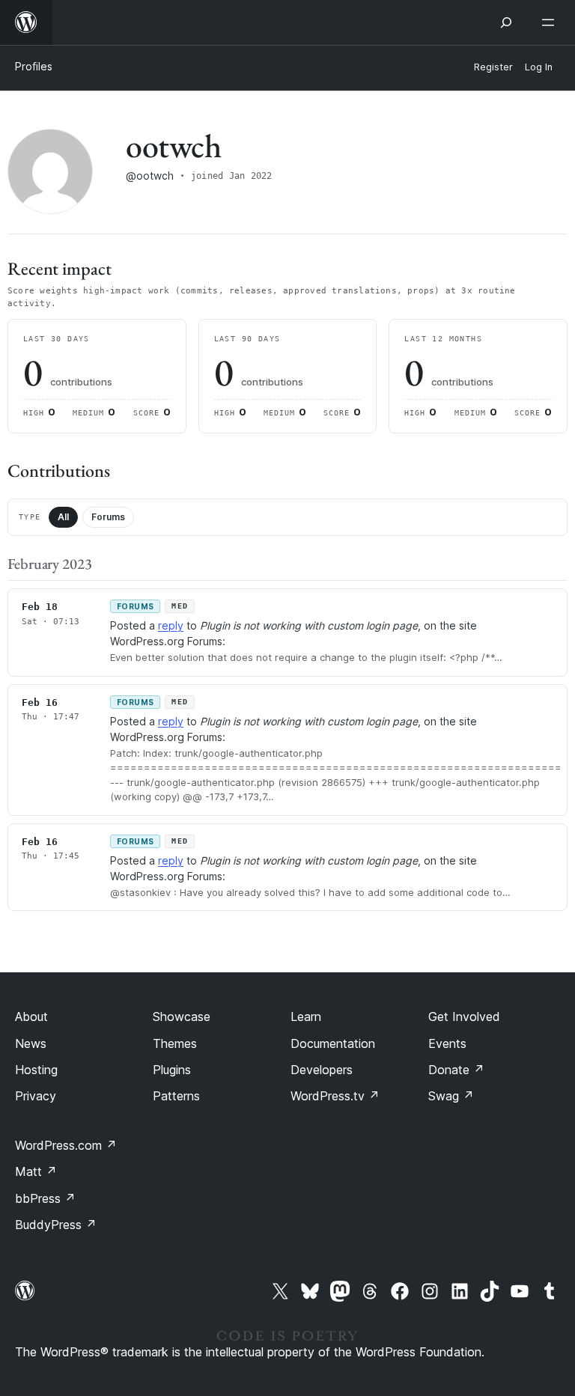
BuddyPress (56, 1224)
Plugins (172, 1069)
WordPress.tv (335, 1095)
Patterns (176, 1095)
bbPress (45, 1198)
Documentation (332, 1043)
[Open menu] (551, 22)
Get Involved (464, 1016)
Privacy (35, 1095)
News (30, 1043)
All (63, 516)
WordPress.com (66, 1145)
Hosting (36, 1069)
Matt (36, 1171)
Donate (456, 1069)
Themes (175, 1043)
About (31, 1016)
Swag (451, 1095)
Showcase (181, 1016)
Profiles (33, 66)
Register (493, 67)
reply (170, 625)
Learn (305, 1016)
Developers (321, 1069)
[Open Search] (506, 22)
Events (447, 1043)
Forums (108, 516)
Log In (539, 67)
